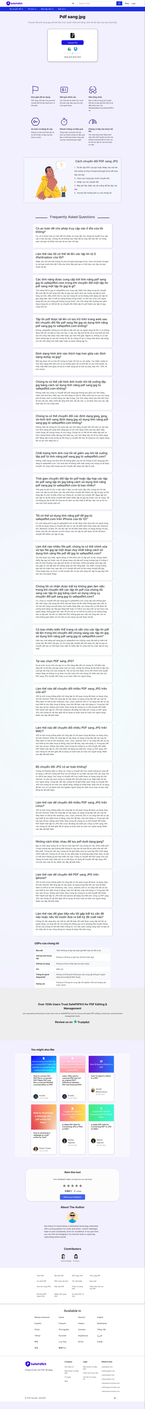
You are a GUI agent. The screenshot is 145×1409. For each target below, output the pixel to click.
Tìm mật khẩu (77, 1281)
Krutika (42, 1096)
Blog (127, 3)
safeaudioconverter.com (109, 1383)
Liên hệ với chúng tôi (89, 1378)
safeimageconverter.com (109, 1387)
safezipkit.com (107, 1367)
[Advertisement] (13, 54)
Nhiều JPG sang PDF (60, 1295)
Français (62, 1323)
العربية (99, 1335)
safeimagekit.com (108, 1371)
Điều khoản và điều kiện (72, 1372)
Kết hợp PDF (59, 1276)
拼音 (36, 1348)
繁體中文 (62, 1348)
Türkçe (37, 1335)
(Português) (64, 1329)
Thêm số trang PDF (77, 1288)
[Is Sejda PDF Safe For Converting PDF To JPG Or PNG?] (101, 1112)
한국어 (81, 1342)
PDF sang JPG (77, 1276)
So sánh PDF (41, 1281)
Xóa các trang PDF (44, 1286)
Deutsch (81, 1317)
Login (134, 3)
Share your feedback (72, 1197)
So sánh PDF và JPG (78, 1295)
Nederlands (102, 1323)
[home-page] (14, 3)
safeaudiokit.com (108, 1379)
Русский (62, 1335)
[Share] (73, 3)
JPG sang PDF (94, 1276)
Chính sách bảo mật (90, 1373)
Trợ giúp (68, 1377)
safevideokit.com (108, 1375)
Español (38, 1323)
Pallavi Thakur (45, 1148)
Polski (37, 1329)
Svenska (81, 1329)
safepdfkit (42, 1398)
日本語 (100, 1342)
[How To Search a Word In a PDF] (101, 1064)
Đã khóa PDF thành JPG (41, 1295)
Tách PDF (40, 1276)
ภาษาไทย (62, 1342)
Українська (83, 1335)
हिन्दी (36, 1342)
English (100, 1317)
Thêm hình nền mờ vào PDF (96, 1288)
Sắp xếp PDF (59, 1286)
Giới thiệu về (69, 1367)
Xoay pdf (92, 1281)
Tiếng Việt (101, 1329)
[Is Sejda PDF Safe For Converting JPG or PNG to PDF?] (72, 1112)
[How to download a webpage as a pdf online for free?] (43, 1117)
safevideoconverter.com (109, 1391)
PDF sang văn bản (61, 1281)
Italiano (81, 1323)
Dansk (61, 1317)
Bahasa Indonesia (42, 1317)
